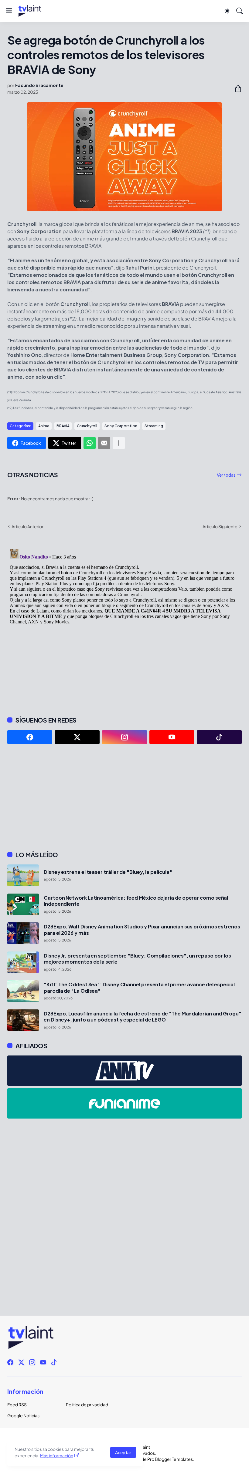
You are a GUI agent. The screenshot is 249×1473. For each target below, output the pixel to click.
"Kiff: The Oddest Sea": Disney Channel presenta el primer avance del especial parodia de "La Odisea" (139, 987)
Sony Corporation (120, 426)
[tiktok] (219, 737)
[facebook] (29, 737)
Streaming (154, 426)
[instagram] (124, 737)
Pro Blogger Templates (170, 1459)
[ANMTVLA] (124, 1070)
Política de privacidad (87, 1404)
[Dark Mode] (227, 11)
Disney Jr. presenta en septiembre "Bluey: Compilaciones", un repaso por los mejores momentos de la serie (137, 959)
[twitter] (77, 737)
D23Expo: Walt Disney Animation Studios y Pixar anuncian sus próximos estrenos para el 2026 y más (142, 930)
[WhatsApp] (90, 443)
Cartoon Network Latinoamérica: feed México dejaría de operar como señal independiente (136, 901)
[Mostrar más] (119, 443)
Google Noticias (23, 1415)
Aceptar (123, 1452)
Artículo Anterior (27, 526)
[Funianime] (124, 1103)
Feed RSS (17, 1404)
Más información (56, 1455)
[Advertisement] (124, 797)
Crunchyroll (87, 426)
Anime (43, 426)
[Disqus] (124, 622)
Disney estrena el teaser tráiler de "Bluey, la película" (108, 872)
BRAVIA (63, 426)
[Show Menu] (9, 11)
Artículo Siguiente (220, 526)
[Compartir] (236, 88)
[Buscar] (239, 11)
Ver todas (226, 475)
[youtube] (171, 737)
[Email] (104, 443)
